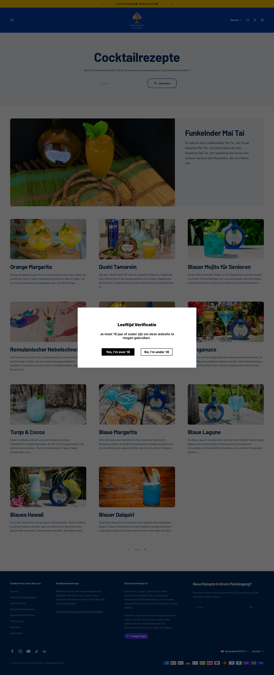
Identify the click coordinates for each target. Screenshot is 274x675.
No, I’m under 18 (156, 352)
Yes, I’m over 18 (118, 352)
